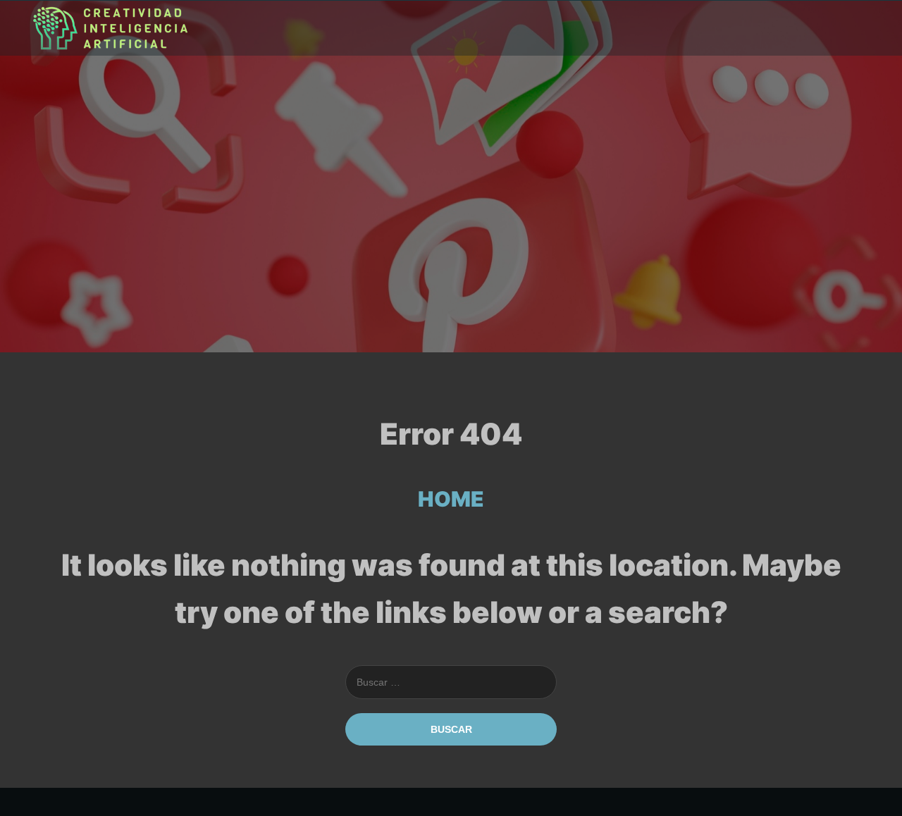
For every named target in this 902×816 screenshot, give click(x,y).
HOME (451, 499)
